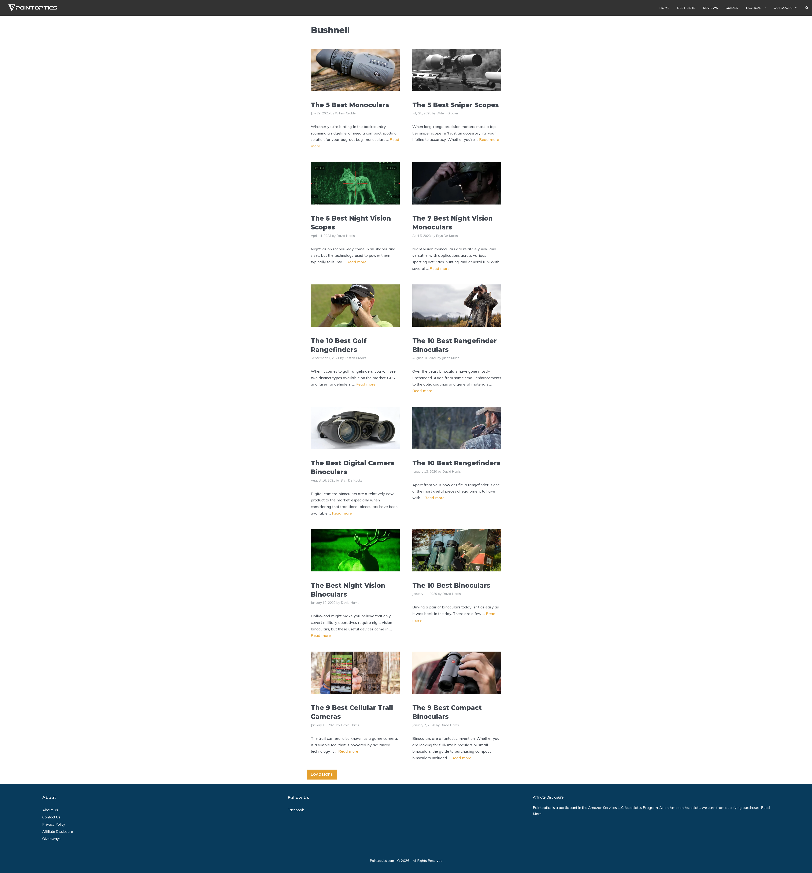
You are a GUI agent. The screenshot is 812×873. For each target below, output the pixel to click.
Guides (732, 8)
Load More (322, 775)
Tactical (753, 8)
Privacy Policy (53, 824)
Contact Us (51, 817)
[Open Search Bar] (806, 8)
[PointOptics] (31, 8)
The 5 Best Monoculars (350, 105)
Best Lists (686, 8)
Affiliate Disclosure (57, 831)
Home (664, 8)
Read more (489, 139)
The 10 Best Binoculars (451, 585)
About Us (50, 810)
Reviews (710, 8)
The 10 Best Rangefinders (456, 463)
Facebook (296, 810)
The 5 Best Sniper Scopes (455, 105)
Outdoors (783, 8)
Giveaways (51, 838)
